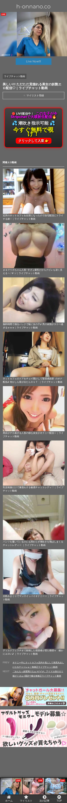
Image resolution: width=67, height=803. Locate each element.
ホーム (9, 800)
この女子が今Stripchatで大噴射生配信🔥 (34, 127)
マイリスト (26, 800)
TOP (59, 800)
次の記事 (44, 800)
